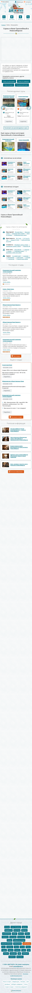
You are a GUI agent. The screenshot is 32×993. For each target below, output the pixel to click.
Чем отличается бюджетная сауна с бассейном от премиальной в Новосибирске (19, 439)
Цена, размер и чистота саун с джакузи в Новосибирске (19, 464)
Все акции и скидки (17, 417)
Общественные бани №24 (27, 169)
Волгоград (17, 930)
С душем (8, 251)
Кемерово (5, 937)
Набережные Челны (19, 940)
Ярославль (20, 957)
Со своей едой (16, 256)
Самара (4, 950)
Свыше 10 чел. (15, 240)
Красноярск (21, 937)
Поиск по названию (23, 81)
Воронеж (24, 930)
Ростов (22, 947)
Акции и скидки (9, 987)
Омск (3, 947)
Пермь (16, 947)
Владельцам (20, 2)
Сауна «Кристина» (26, 162)
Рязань (28, 947)
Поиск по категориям (9, 81)
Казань (27, 933)
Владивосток (8, 930)
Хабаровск (25, 953)
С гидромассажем (18, 251)
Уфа (19, 953)
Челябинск (12, 957)
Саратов (10, 950)
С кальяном (11, 259)
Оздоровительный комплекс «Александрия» (13, 163)
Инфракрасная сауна (20, 235)
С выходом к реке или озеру (16, 251)
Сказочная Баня (23, 96)
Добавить (28, 2)
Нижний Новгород (7, 943)
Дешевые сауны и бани (21, 245)
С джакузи (26, 249)
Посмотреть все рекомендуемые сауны (16, 128)
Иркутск (21, 933)
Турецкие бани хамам (18, 233)
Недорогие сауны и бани (13, 246)
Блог (28, 981)
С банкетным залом (22, 259)
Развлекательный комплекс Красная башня (9, 96)
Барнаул (25, 927)
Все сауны (12, 19)
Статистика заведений (21, 987)
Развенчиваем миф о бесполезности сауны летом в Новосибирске (19, 447)
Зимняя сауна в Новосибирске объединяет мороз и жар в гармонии (19, 456)
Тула (28, 950)
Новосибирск (26, 943)
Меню (4, 19)
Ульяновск (13, 953)
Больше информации (17, 471)
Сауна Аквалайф (24, 140)
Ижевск (15, 933)
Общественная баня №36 (27, 176)
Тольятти (17, 950)
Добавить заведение (16, 984)
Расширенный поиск (21, 85)
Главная (3, 25)
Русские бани (19, 232)
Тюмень (6, 953)
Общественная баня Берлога (11, 305)
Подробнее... (7, 376)
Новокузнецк (17, 943)
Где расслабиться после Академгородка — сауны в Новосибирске (18, 430)
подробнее (9, 121)
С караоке (26, 256)
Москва (7, 927)
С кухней (27, 257)
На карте (20, 19)
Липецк (10, 940)
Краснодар (13, 937)
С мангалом (19, 257)
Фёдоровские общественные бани (13, 381)
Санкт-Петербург (15, 927)
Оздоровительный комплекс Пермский (8, 140)
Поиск (28, 19)
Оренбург (9, 947)
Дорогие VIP (26, 246)
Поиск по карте (9, 85)
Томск (23, 950)
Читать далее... (7, 282)
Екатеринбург (6, 933)
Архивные (7, 984)
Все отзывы (17, 356)
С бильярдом (10, 257)
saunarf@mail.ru (18, 966)
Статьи (26, 984)
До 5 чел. (18, 238)
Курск (28, 937)
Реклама (23, 981)
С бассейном (17, 249)
